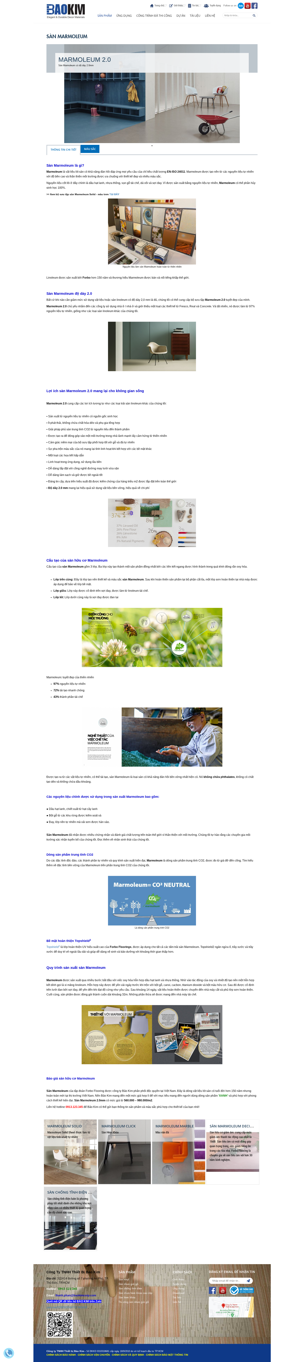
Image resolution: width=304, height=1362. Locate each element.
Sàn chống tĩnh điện (130, 1288)
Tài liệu (195, 16)
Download (178, 1293)
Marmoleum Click (119, 1126)
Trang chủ (159, 5)
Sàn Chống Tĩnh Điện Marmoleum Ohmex (86, 1192)
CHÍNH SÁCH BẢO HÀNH (61, 1354)
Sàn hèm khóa (127, 1297)
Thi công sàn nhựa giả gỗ (134, 1302)
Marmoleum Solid (64, 1126)
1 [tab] (152, 145)
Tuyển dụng (215, 5)
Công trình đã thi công (154, 16)
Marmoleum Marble (175, 1126)
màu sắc (90, 149)
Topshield (53, 946)
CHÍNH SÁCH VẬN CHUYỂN (94, 1354)
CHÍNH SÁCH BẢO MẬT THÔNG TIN (167, 1354)
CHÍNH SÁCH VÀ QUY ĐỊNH (128, 1354)
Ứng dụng (124, 16)
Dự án (180, 16)
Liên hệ (210, 16)
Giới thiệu (178, 5)
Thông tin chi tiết (63, 149)
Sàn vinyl (124, 1279)
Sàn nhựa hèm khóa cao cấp (135, 1293)
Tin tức (195, 5)
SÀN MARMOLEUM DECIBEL (233, 1126)
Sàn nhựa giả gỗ (128, 1284)
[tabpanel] (152, 93)
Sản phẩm (104, 16)
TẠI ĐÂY (114, 194)
